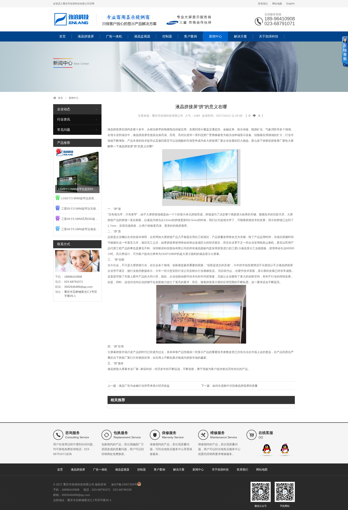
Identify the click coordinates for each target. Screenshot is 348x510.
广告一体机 (114, 36)
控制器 (167, 36)
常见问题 (63, 129)
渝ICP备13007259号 (124, 484)
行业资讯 (63, 119)
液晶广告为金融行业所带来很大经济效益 (144, 385)
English (290, 3)
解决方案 (240, 36)
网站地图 (277, 3)
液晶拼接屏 (86, 36)
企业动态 (63, 109)
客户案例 (190, 36)
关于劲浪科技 (268, 36)
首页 (62, 36)
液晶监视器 (142, 36)
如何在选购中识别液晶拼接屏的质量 (235, 385)
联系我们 (263, 3)
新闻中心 (215, 36)
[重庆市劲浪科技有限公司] (133, 19)
